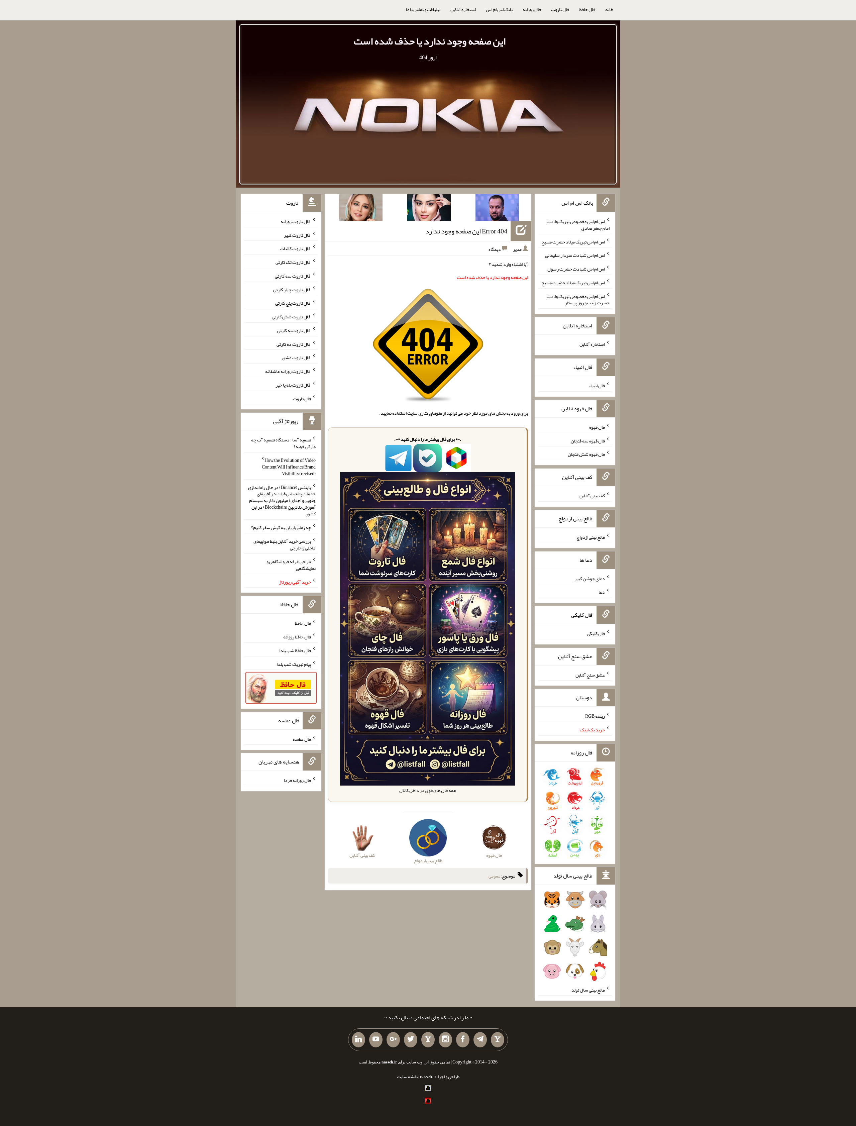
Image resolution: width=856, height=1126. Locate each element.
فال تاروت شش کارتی (291, 316)
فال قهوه (597, 427)
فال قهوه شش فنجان (586, 454)
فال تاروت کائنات (295, 248)
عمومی (495, 876)
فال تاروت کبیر (297, 234)
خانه (609, 9)
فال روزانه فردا (297, 780)
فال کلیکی (596, 633)
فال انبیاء (597, 385)
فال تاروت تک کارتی (293, 262)
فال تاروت (560, 9)
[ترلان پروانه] (429, 209)
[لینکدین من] (358, 1039)
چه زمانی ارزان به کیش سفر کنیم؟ (281, 527)
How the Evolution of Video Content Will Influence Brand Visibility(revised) (289, 466)
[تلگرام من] (480, 1039)
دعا (602, 592)
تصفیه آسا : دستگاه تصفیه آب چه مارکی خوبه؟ (283, 443)
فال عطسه (302, 738)
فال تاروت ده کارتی (294, 343)
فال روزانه (532, 9)
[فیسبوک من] (462, 1039)
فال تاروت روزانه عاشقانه (288, 371)
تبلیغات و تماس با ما (423, 9)
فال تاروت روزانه (296, 221)
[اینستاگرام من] (445, 1039)
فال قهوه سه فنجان (588, 440)
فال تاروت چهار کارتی (292, 289)
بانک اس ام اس (499, 9)
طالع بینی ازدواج (590, 537)
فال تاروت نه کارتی (294, 330)
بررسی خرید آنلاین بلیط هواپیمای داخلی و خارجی (284, 544)
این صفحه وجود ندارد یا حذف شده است (430, 41)
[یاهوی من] (497, 1039)
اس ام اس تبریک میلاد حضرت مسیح (573, 241)
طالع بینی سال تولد (588, 989)
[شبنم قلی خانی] (361, 209)
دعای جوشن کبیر (589, 578)
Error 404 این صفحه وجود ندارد (466, 231)
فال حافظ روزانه (297, 636)
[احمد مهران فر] (497, 209)
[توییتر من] (410, 1039)
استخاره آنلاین (463, 9)
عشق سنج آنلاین (590, 674)
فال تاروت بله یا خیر (293, 385)
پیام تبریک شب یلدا (294, 664)
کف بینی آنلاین (592, 495)
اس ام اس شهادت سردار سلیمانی (575, 255)
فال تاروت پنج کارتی (293, 303)
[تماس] (428, 1039)
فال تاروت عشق (296, 357)
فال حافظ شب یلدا (295, 650)
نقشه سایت (407, 1076)
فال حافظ (587, 9)
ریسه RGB (595, 716)
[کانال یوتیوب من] (376, 1039)
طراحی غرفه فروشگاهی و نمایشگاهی (291, 565)
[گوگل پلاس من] (393, 1039)
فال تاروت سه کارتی (293, 276)
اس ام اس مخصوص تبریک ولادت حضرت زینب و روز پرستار (578, 299)
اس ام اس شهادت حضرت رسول (576, 269)
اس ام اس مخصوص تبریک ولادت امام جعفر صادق (578, 225)
